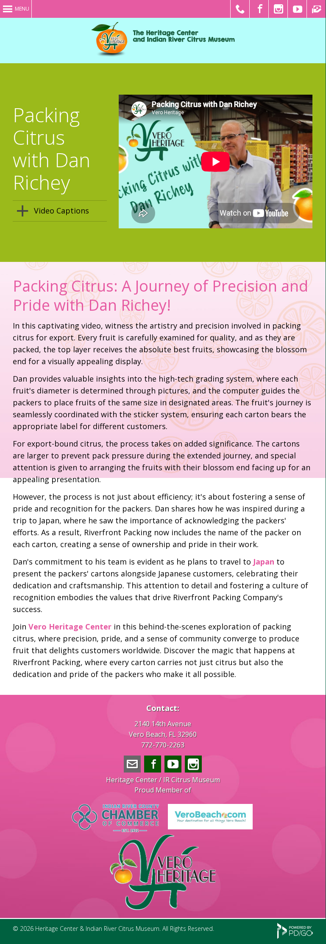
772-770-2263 (162, 745)
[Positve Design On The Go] (295, 937)
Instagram (193, 764)
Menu (22, 8)
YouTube (172, 764)
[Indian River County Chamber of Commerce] (115, 829)
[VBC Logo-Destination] (210, 827)
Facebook (152, 764)
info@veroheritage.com (132, 764)
